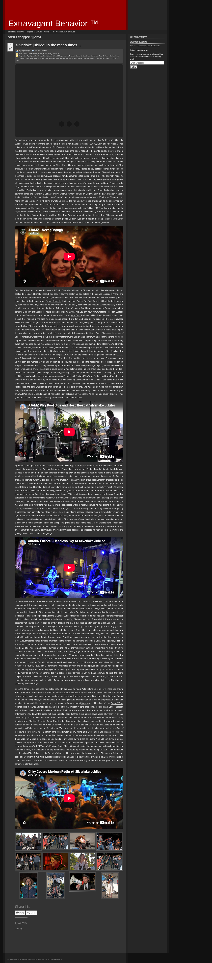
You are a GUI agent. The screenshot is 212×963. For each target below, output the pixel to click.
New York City (43, 58)
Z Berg (113, 58)
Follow (133, 67)
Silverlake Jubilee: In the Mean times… (48, 45)
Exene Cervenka (92, 56)
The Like (76, 344)
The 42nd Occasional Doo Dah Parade (145, 46)
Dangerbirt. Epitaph (45, 56)
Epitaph (51, 605)
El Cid (83, 56)
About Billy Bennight (16, 32)
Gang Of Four (103, 56)
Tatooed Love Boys (113, 219)
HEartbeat (112, 56)
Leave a (41, 50)
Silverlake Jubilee (62, 58)
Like (27, 58)
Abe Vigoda (27, 56)
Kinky (99, 144)
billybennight (26, 50)
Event (40, 54)
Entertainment (32, 54)
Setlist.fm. (115, 717)
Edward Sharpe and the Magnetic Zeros (66, 56)
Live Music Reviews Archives (64, 32)
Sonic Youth (73, 58)
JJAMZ (23, 58)
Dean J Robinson (56, 959)
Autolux (34, 56)
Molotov (43, 742)
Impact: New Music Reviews (38, 32)
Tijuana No (109, 732)
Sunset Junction (83, 58)
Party (50, 54)
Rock (57, 54)
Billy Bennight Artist (138, 36)
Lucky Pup (68, 619)
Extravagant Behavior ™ (53, 23)
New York (33, 58)
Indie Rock (76, 315)
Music (45, 54)
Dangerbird (86, 601)
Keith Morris (23, 305)
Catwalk (70, 312)
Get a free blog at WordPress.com (19, 959)
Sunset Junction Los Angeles (100, 58)
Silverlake (52, 58)
